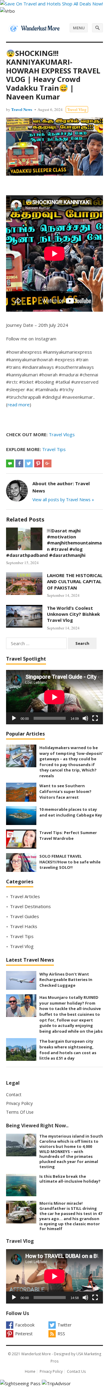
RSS (61, 1334)
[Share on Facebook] (19, 463)
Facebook (25, 1325)
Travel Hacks (23, 926)
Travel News (21, 109)
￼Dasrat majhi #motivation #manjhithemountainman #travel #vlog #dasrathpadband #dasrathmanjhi (54, 543)
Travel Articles (25, 896)
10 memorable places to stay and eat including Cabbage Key (70, 812)
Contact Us (76, 1371)
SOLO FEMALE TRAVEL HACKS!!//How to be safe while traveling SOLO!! (70, 861)
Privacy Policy (19, 1103)
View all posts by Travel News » (63, 499)
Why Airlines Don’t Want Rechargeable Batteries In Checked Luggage (65, 979)
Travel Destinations (30, 906)
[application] (54, 697)
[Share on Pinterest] (38, 463)
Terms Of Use (20, 1112)
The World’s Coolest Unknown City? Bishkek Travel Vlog (73, 614)
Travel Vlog (77, 109)
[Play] (14, 718)
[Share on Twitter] (29, 463)
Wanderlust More (36, 1353)
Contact (13, 1094)
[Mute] (85, 718)
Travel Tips (54, 449)
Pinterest (24, 1334)
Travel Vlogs (62, 434)
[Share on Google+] (47, 463)
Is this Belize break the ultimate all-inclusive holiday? (70, 1179)
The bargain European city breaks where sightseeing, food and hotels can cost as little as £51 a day (67, 1049)
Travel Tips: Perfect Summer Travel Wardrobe (68, 835)
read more (19, 404)
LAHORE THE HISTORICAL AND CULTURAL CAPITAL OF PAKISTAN (75, 581)
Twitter (64, 1325)
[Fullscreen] (95, 718)
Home (30, 1371)
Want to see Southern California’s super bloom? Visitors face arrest (65, 791)
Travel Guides (24, 916)
